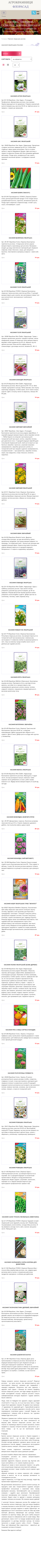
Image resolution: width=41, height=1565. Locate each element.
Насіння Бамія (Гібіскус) (20, 193)
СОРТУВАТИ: (5, 59)
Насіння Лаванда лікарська (20, 583)
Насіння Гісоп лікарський (20, 287)
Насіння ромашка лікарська (20, 1168)
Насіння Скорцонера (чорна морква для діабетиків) (20, 1263)
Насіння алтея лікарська (21, 96)
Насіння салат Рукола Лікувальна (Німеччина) (20, 1217)
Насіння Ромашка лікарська (20, 1122)
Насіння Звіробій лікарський (20, 488)
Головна (4, 39)
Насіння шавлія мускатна (20, 1355)
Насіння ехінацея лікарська (20, 380)
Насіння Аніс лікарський (20, 141)
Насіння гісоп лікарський (20, 332)
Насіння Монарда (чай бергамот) (20, 858)
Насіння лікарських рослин (16, 39)
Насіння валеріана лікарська (20, 238)
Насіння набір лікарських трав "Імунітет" (20, 904)
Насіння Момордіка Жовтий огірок (20, 817)
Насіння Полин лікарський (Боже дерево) (20, 965)
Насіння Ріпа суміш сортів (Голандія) (20, 1030)
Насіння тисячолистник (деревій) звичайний (20, 1307)
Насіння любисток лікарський (20, 630)
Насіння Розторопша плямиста (20, 1073)
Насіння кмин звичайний (20, 533)
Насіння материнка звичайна (20, 724)
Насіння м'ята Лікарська (20, 677)
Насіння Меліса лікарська (20, 770)
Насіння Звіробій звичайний (20, 427)
